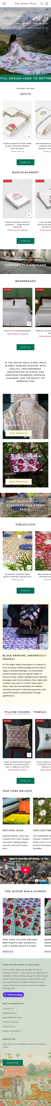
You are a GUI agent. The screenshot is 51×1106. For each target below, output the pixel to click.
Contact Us (8, 1008)
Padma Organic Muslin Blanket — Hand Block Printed (17, 224)
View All (25, 162)
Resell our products (12, 1031)
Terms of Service (11, 1022)
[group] (25, 41)
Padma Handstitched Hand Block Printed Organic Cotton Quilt (17, 146)
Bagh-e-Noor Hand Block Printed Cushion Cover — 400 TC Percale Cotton (17, 764)
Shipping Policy (10, 1013)
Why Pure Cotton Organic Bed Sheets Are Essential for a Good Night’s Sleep (20, 942)
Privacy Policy (9, 1026)
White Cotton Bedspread (17, 331)
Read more (8, 951)
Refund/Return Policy (13, 1017)
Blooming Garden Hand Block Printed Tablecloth (18, 576)
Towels (39, 712)
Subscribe (13, 1062)
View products (18, 433)
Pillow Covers (17, 712)
